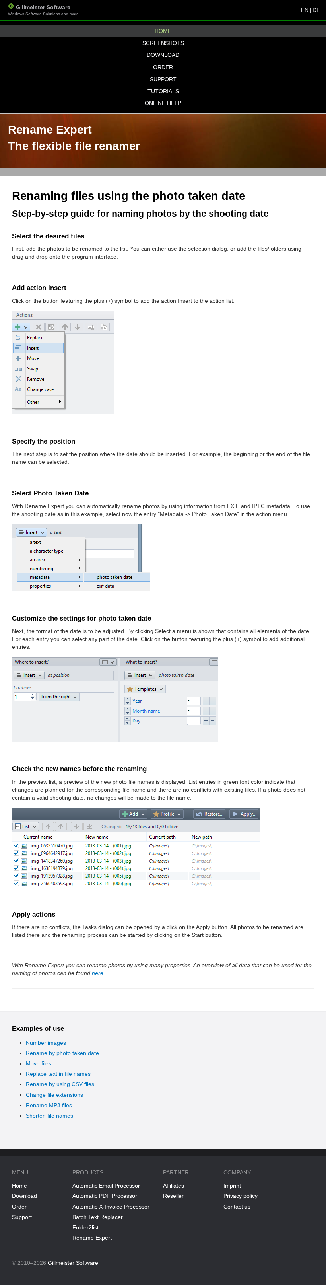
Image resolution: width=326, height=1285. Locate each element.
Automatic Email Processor (106, 1185)
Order (163, 67)
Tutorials (163, 91)
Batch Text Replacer (97, 1217)
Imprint (232, 1185)
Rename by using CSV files (60, 1084)
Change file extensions (54, 1095)
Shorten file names (49, 1115)
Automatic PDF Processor (104, 1196)
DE (316, 10)
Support (163, 79)
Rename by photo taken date (62, 1053)
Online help (163, 103)
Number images (46, 1043)
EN (305, 10)
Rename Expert (92, 1237)
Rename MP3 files (49, 1105)
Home (163, 31)
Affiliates (173, 1185)
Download (163, 55)
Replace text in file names (58, 1074)
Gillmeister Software (43, 10)
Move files (38, 1063)
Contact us (236, 1206)
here (97, 973)
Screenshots (163, 43)
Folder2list (85, 1227)
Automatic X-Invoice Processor (110, 1206)
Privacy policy (240, 1196)
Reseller (173, 1196)
